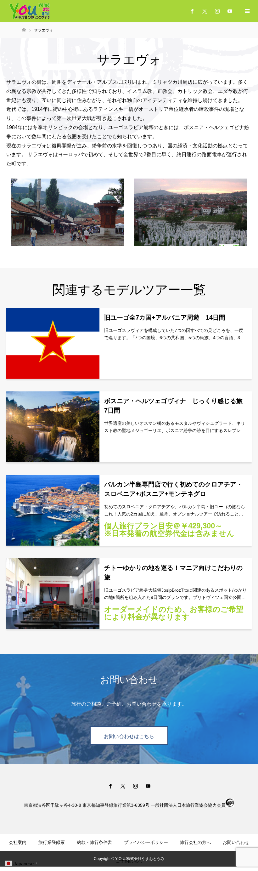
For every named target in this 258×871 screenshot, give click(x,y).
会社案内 (17, 842)
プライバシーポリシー (146, 842)
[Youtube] (230, 11)
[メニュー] (247, 11)
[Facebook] (192, 11)
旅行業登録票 (51, 842)
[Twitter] (204, 11)
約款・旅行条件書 (94, 842)
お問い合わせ (236, 842)
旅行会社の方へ (195, 842)
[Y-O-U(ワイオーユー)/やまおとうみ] (29, 11)
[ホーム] (24, 30)
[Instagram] (217, 11)
